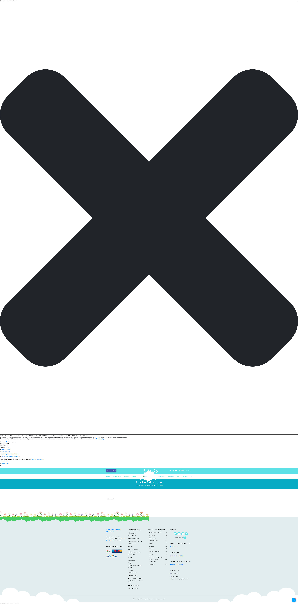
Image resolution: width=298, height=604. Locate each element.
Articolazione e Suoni (155, 532)
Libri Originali (134, 549)
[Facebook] (173, 471)
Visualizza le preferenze (14, 459)
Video (131, 570)
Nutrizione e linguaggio (156, 557)
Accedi (185, 476)
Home (137, 485)
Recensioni (161, 476)
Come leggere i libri (135, 552)
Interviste (152, 549)
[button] (149, 218)
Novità (151, 554)
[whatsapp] (190, 471)
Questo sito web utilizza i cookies (9, 603)
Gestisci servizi (6, 451)
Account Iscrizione (145, 485)
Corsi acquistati (134, 585)
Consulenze (133, 544)
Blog (134, 476)
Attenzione (152, 535)
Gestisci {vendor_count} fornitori (10, 454)
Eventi (151, 543)
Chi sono (126, 476)
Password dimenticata (136, 578)
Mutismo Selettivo (154, 551)
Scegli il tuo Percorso (136, 541)
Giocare (151, 546)
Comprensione (153, 540)
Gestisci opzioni (6, 449)
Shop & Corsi (117, 476)
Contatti (171, 476)
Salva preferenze (26, 459)
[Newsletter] (185, 470)
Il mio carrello (134, 575)
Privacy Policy (100, 439)
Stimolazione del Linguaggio (154, 560)
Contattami (133, 536)
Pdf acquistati (134, 588)
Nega (5, 459)
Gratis (108, 476)
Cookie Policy (5, 461)
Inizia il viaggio (134, 538)
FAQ (178, 476)
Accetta (2, 459)
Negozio (132, 554)
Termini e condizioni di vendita (180, 579)
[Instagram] (170, 471)
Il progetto (133, 533)
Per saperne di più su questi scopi (11, 456)
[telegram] (179, 471)
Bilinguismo (152, 538)
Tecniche (151, 564)
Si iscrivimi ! (175, 547)
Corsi (131, 546)
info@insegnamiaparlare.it (177, 555)
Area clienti (133, 573)
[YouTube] (176, 471)
